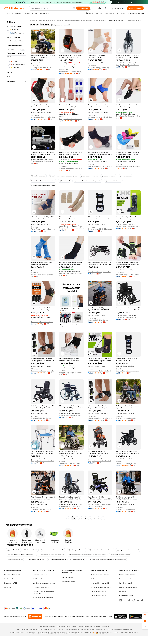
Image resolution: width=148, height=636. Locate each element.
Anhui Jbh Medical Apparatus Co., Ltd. (100, 272)
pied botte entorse (109, 176)
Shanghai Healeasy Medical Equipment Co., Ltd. (43, 161)
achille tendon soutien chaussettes (44, 181)
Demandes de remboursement (101, 587)
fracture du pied (127, 176)
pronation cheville (14, 550)
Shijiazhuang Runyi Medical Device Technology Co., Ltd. (128, 116)
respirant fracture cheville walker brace (21, 554)
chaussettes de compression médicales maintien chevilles (108, 559)
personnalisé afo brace (114, 181)
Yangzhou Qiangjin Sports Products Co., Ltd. (128, 274)
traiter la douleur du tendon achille (44, 185)
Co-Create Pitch (9, 579)
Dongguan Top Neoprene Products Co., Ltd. (71, 273)
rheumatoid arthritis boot (58, 559)
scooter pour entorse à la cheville (54, 550)
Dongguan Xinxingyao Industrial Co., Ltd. (100, 117)
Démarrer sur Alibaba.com (128, 579)
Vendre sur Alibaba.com (127, 575)
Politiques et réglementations (43, 597)
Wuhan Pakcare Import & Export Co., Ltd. (43, 229)
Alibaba (32, 20)
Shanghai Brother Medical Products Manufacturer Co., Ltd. (128, 65)
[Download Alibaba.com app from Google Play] (136, 616)
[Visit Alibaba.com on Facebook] (120, 600)
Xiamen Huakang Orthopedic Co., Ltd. (128, 226)
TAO (90, 626)
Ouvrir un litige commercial (100, 583)
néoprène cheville (31, 550)
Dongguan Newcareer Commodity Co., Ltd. (71, 228)
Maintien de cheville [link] (116, 20)
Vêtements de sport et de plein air (49, 20)
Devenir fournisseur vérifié (128, 587)
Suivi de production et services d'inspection (43, 592)
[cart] (106, 8)
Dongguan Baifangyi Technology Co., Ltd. (100, 68)
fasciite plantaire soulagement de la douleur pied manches (88, 554)
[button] (74, 8)
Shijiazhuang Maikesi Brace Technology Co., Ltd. (43, 322)
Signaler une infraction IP (99, 591)
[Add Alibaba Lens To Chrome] (35, 616)
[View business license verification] (94, 633)
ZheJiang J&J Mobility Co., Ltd (41, 68)
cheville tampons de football (121, 554)
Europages (105, 626)
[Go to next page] (103, 518)
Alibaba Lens (14, 616)
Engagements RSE (10, 583)
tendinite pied (65, 181)
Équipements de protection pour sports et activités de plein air (85, 20)
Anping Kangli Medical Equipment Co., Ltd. (43, 274)
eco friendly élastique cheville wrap (102, 550)
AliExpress (43, 626)
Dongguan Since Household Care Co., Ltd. (71, 119)
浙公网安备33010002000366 (109, 633)
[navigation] (16, 269)
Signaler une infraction (98, 595)
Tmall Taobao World (63, 626)
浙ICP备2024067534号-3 (129, 633)
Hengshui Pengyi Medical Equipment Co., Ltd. (100, 229)
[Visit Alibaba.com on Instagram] (133, 600)
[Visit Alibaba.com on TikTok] (142, 600)
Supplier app (58, 616)
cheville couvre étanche (90, 176)
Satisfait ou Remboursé (41, 579)
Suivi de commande (126, 583)
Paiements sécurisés (40, 575)
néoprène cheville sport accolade (129, 550)
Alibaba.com (107, 616)
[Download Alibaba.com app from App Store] (120, 616)
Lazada (74, 626)
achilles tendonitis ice (16, 559)
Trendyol (97, 626)
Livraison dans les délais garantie (44, 583)
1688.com (51, 626)
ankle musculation (78, 559)
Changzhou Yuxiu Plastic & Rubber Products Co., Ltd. (128, 166)
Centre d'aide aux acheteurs (100, 575)
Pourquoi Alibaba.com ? (12, 575)
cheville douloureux (39, 176)
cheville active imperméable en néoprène (64, 176)
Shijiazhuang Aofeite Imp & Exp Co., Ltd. (43, 117)
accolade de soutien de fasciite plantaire (88, 181)
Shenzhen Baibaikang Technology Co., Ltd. (71, 168)
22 (98, 518)
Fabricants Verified (68, 577)
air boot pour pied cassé (77, 550)
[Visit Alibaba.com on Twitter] (129, 600)
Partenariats (123, 591)
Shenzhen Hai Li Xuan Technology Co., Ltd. (71, 71)
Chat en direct (95, 579)
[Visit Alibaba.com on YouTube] (138, 600)
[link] (145, 615)
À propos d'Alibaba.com (12, 570)
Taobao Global (83, 626)
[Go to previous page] (68, 518)
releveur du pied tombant (36, 559)
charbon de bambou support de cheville (52, 554)
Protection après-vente (41, 587)
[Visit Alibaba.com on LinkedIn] (125, 600)
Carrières (7, 587)
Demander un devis (68, 581)
